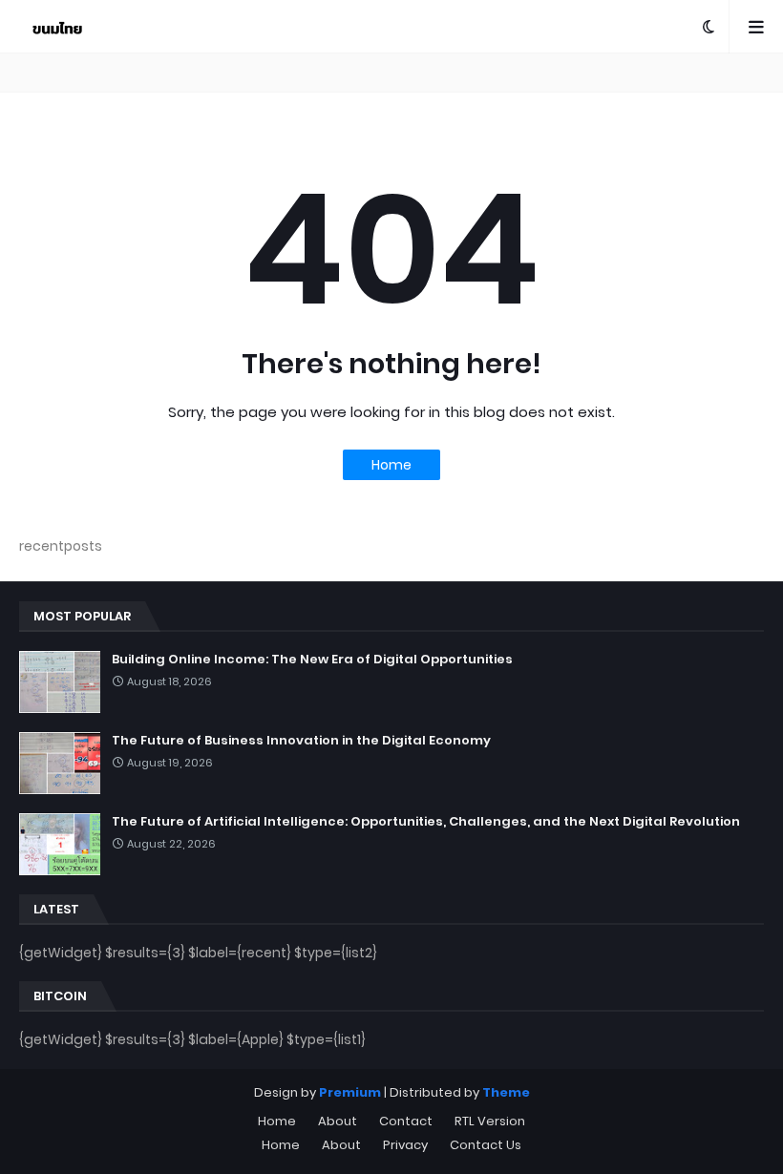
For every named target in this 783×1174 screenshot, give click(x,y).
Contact (406, 1121)
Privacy (405, 1145)
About (337, 1121)
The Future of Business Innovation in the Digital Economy (301, 740)
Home (391, 464)
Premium (350, 1092)
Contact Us (485, 1145)
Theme (506, 1092)
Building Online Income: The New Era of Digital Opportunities (312, 659)
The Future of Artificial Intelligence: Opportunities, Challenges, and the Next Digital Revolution (426, 821)
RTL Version (490, 1121)
